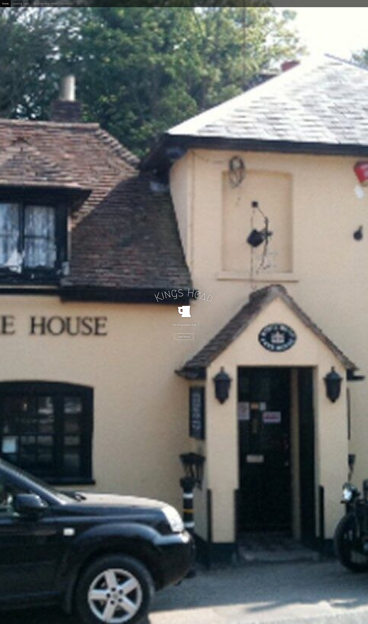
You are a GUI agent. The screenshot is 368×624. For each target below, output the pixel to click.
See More (184, 336)
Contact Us (67, 3)
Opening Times (21, 3)
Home (5, 3)
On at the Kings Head (45, 3)
